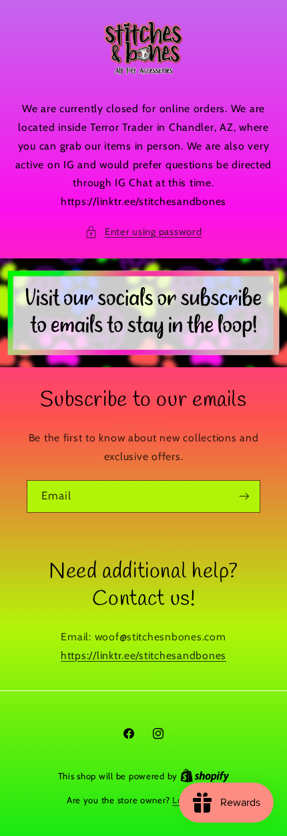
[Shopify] (205, 776)
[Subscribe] (244, 496)
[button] (143, 232)
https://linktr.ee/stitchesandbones (143, 655)
